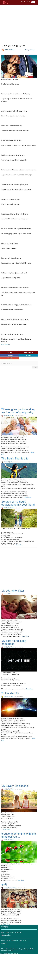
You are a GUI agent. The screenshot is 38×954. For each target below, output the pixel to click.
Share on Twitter (29, 949)
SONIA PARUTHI (9, 50)
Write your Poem (30, 50)
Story (2, 932)
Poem (7, 932)
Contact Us (15, 940)
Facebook (10, 355)
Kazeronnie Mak (8, 696)
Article (12, 932)
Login (3, 940)
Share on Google (18, 949)
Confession (18, 932)
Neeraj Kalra (7, 594)
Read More (27, 497)
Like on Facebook (6, 949)
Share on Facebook (7, 951)
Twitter (29, 355)
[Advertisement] (19, 23)
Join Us (8, 940)
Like (10, 352)
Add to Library (29, 352)
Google (10, 358)
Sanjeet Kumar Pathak (10, 888)
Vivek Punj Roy (8, 462)
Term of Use (22, 940)
